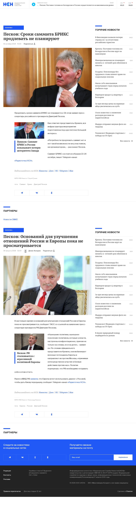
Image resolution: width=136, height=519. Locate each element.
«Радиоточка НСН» (23, 160)
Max (71, 171)
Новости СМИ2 (10, 219)
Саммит (23, 184)
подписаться (123, 457)
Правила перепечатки (12, 491)
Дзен (51, 171)
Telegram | (64, 171)
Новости (43, 171)
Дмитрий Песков (40, 184)
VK (56, 171)
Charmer (129, 491)
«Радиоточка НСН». (77, 382)
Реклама (6, 479)
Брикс (29, 184)
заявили (34, 379)
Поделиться (28, 44)
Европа (22, 406)
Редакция (7, 471)
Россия (29, 406)
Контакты (7, 475)
